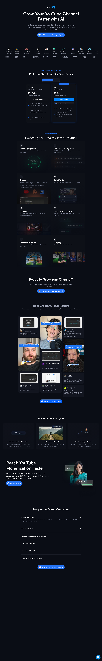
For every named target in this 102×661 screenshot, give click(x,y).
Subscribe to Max (64, 99)
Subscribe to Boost (38, 99)
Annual (47, 80)
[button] (29, 326)
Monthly (57, 80)
